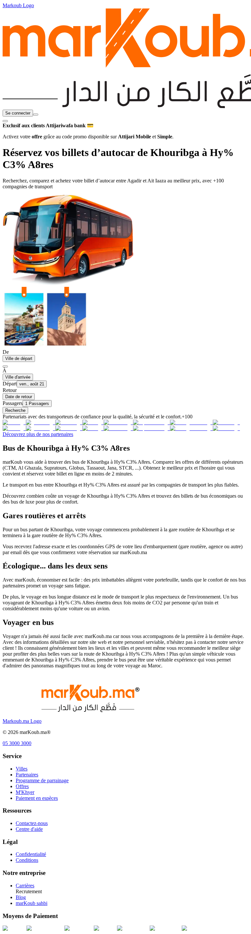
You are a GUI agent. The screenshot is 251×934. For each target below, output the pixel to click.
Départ (10, 383)
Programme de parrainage (42, 780)
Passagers (13, 403)
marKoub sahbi (31, 903)
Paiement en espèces (37, 798)
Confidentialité (31, 854)
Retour (10, 390)
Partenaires (27, 774)
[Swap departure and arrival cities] (5, 366)
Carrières (25, 885)
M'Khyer (25, 792)
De (6, 352)
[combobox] (35, 115)
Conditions (27, 860)
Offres (22, 786)
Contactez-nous (32, 823)
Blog (21, 897)
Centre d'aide (29, 829)
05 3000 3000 (17, 743)
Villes (21, 768)
